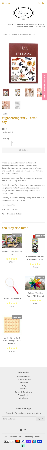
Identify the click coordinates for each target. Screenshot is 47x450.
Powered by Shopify (32, 437)
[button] (11, 259)
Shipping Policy (23, 376)
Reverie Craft (16, 437)
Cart (43, 3)
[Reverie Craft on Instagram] (25, 430)
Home (4, 34)
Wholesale (23, 398)
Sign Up (41, 419)
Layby (23, 386)
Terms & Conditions (23, 392)
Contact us (23, 383)
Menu (7, 3)
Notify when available (44, 86)
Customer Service (23, 379)
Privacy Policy (24, 395)
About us (23, 389)
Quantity (5, 138)
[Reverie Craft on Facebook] (21, 430)
